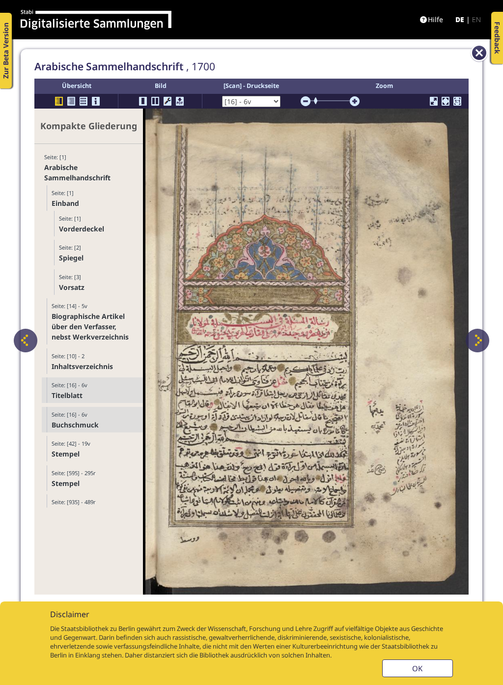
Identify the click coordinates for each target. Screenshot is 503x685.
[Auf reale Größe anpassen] (457, 101)
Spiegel (71, 257)
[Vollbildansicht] (434, 101)
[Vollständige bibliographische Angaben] (96, 101)
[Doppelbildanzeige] (155, 101)
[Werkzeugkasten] (167, 101)
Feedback (497, 38)
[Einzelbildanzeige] (143, 101)
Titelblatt (67, 395)
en (476, 19)
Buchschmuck (75, 424)
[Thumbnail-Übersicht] (83, 101)
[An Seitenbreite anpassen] (445, 101)
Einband (65, 203)
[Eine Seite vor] (477, 340)
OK (417, 668)
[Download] (180, 101)
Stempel (66, 453)
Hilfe (435, 19)
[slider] (319, 101)
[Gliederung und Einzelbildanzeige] (59, 101)
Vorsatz (71, 287)
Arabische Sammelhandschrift (77, 172)
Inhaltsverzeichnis (82, 366)
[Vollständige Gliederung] (71, 101)
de (459, 19)
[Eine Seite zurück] (25, 340)
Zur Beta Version (5, 51)
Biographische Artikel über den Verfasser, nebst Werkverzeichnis (90, 327)
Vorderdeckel (81, 228)
